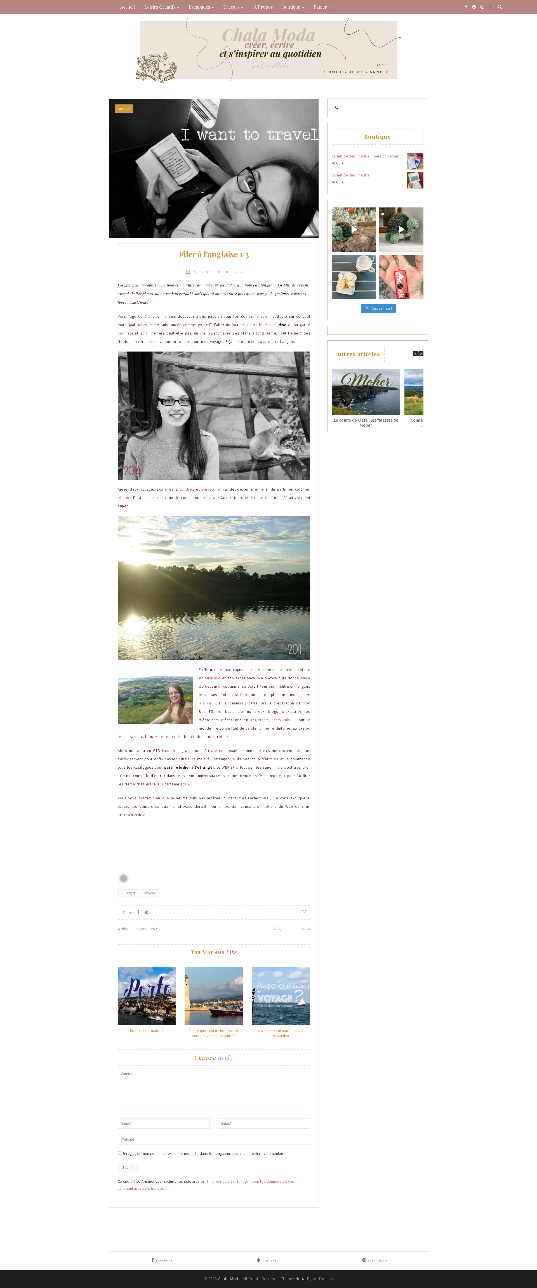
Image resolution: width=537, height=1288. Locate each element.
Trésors (232, 7)
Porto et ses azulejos (147, 1030)
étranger (128, 893)
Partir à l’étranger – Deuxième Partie (153, 829)
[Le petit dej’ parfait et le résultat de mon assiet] (354, 277)
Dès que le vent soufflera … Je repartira (280, 1033)
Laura (203, 272)
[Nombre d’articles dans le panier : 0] (336, 108)
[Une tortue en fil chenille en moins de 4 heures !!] (401, 229)
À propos (263, 7)
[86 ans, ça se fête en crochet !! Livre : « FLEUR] (354, 229)
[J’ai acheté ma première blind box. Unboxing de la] (401, 277)
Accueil (127, 7)
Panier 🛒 (324, 7)
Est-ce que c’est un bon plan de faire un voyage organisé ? (214, 1033)
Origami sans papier (290, 929)
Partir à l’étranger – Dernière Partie (152, 843)
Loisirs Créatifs (160, 7)
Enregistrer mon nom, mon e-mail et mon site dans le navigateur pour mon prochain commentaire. (204, 1153)
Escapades (200, 7)
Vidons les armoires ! (139, 929)
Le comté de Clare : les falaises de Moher (366, 423)
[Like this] (304, 911)
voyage (150, 893)
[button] (420, 353)
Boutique (291, 7)
